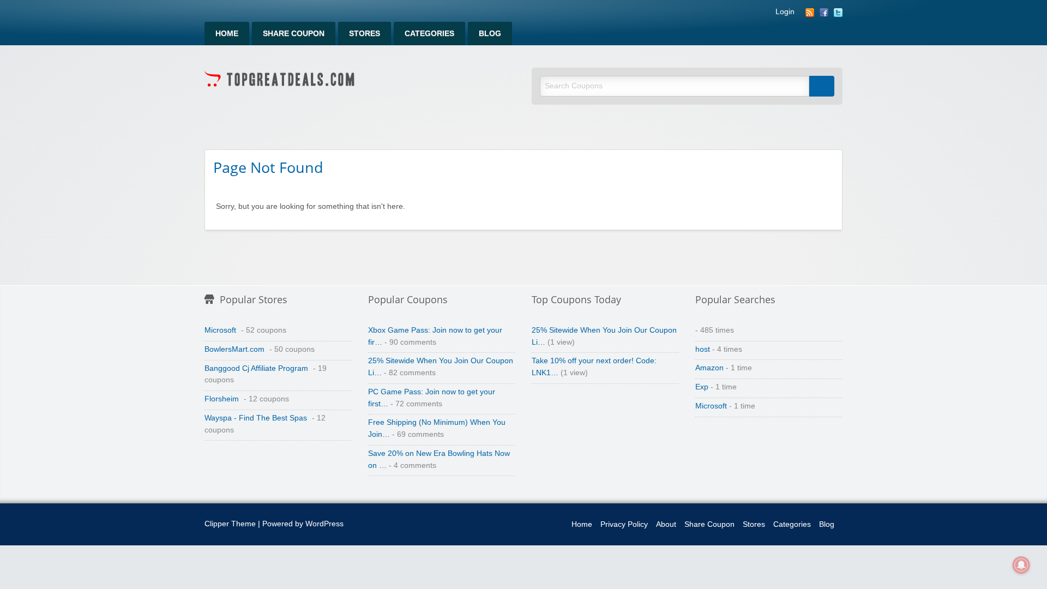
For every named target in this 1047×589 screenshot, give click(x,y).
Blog (490, 33)
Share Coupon (293, 33)
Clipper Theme (230, 524)
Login (785, 12)
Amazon (709, 368)
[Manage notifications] (1021, 565)
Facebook (824, 12)
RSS (809, 12)
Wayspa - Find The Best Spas (255, 418)
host (702, 349)
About (666, 524)
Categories (429, 33)
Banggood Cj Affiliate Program (256, 368)
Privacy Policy (624, 524)
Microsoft (220, 330)
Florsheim (221, 399)
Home (226, 33)
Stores (364, 33)
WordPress (324, 524)
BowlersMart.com (234, 349)
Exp (701, 387)
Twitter (838, 12)
